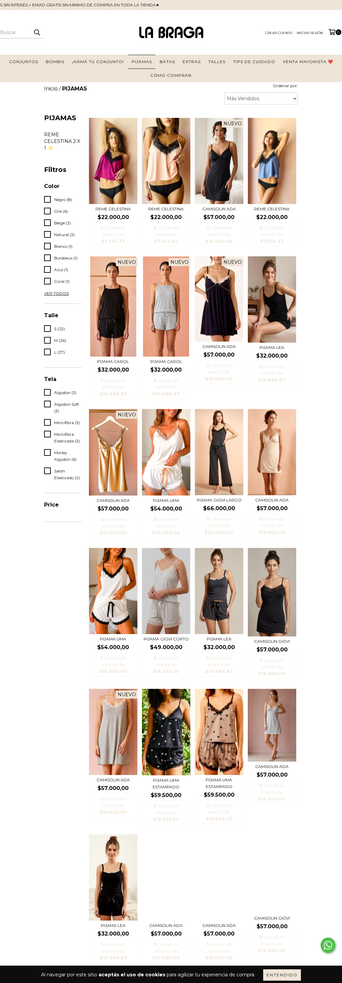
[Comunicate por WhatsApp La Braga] (328, 945)
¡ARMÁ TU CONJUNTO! (98, 61)
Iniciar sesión (310, 33)
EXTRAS (192, 61)
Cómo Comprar (171, 75)
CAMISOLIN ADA (219, 208)
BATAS (167, 61)
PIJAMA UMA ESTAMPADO (166, 783)
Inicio (51, 88)
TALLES (216, 61)
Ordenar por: (285, 85)
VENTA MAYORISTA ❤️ (308, 61)
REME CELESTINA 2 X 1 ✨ (62, 141)
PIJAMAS (142, 61)
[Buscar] (36, 32)
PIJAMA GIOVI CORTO (166, 638)
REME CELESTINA (113, 208)
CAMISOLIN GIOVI (272, 641)
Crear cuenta (278, 33)
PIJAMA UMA (166, 500)
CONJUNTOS (23, 61)
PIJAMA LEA (272, 347)
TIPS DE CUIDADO (254, 61)
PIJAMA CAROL (113, 361)
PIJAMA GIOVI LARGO (219, 500)
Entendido (282, 974)
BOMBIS (55, 61)
